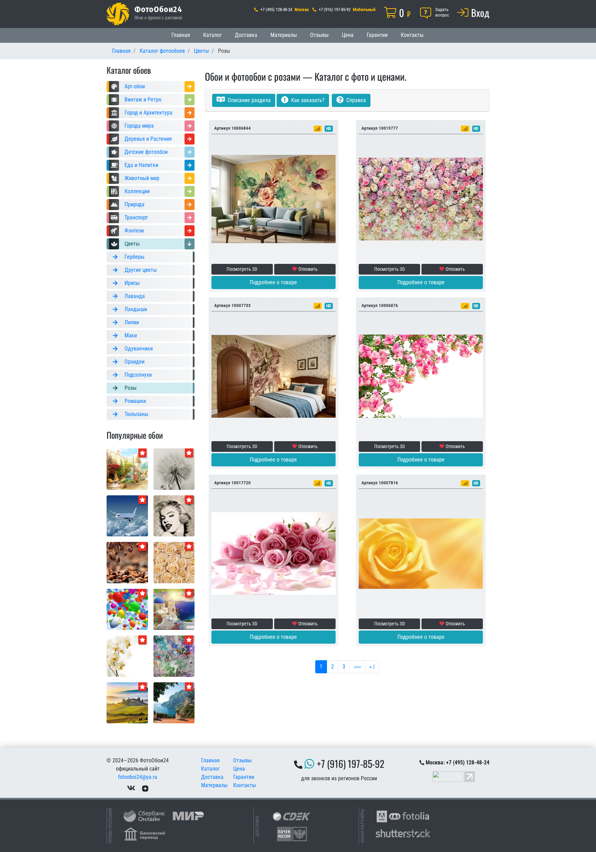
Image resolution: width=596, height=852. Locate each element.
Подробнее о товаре (273, 282)
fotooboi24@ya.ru (137, 777)
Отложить (308, 269)
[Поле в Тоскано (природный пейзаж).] (127, 702)
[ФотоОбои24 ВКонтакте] (131, 788)
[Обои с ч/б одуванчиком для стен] (174, 468)
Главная (180, 35)
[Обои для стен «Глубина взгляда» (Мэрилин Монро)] (174, 515)
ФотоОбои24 (158, 8)
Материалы (283, 35)
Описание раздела (248, 100)
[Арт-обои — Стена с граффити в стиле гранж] (174, 655)
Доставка (246, 35)
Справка (355, 100)
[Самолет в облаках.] (127, 515)
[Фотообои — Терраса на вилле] (174, 702)
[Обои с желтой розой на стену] (421, 553)
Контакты (412, 35)
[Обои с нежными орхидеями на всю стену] (127, 655)
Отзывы (319, 35)
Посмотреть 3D (242, 269)
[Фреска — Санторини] (174, 609)
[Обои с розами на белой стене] (421, 376)
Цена (348, 35)
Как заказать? (307, 100)
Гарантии (377, 35)
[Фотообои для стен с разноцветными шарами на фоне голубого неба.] (127, 609)
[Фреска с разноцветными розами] (421, 198)
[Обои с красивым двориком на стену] (127, 468)
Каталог (212, 35)
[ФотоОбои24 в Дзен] (145, 788)
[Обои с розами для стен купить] (174, 562)
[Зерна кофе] (127, 562)
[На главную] (118, 14)
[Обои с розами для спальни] (273, 553)
